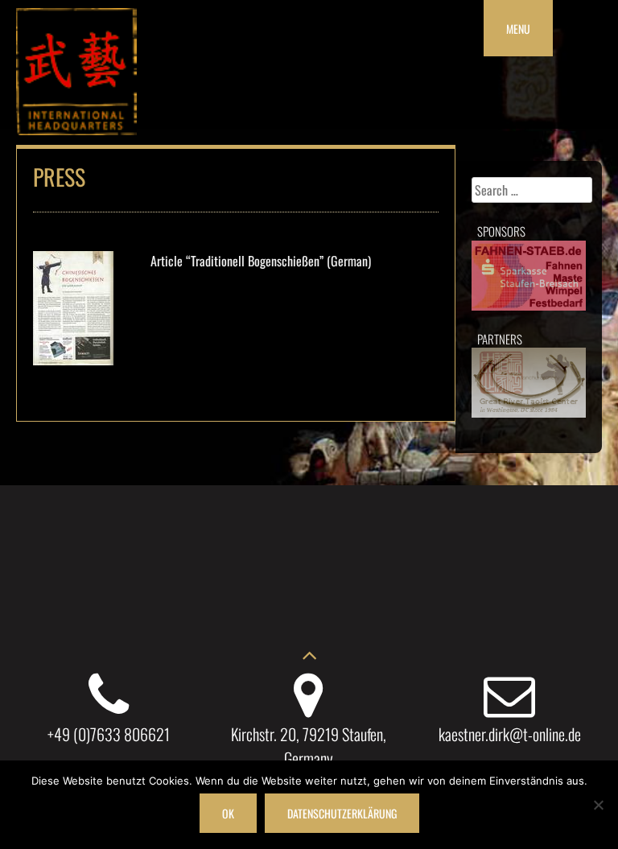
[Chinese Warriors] (76, 129)
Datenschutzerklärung (342, 813)
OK (228, 813)
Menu (518, 28)
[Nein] (598, 805)
